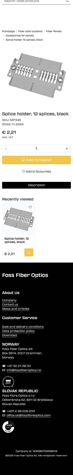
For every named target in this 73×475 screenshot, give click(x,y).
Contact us (10, 304)
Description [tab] (36, 185)
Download (9, 335)
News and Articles (15, 308)
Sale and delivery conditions (23, 326)
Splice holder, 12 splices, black (16, 240)
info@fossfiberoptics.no (24, 370)
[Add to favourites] (30, 207)
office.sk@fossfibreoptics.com (29, 415)
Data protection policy (18, 331)
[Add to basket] (28, 252)
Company (9, 300)
